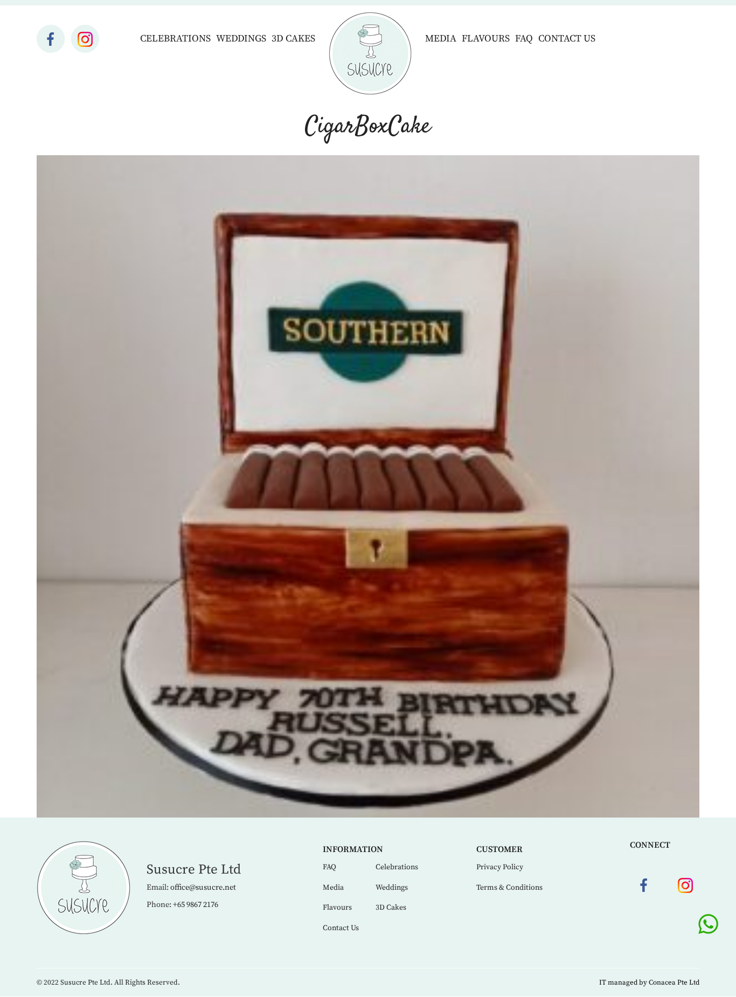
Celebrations (175, 38)
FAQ (524, 38)
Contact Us (566, 38)
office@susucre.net (203, 887)
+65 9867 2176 (195, 905)
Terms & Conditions (509, 887)
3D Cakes (293, 38)
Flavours (486, 38)
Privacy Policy (499, 867)
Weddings (241, 38)
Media (440, 38)
